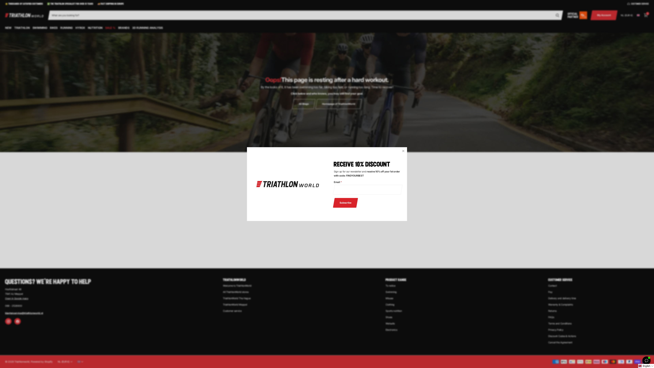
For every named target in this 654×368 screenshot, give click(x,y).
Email (338, 182)
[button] (646, 366)
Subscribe (345, 202)
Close (403, 151)
